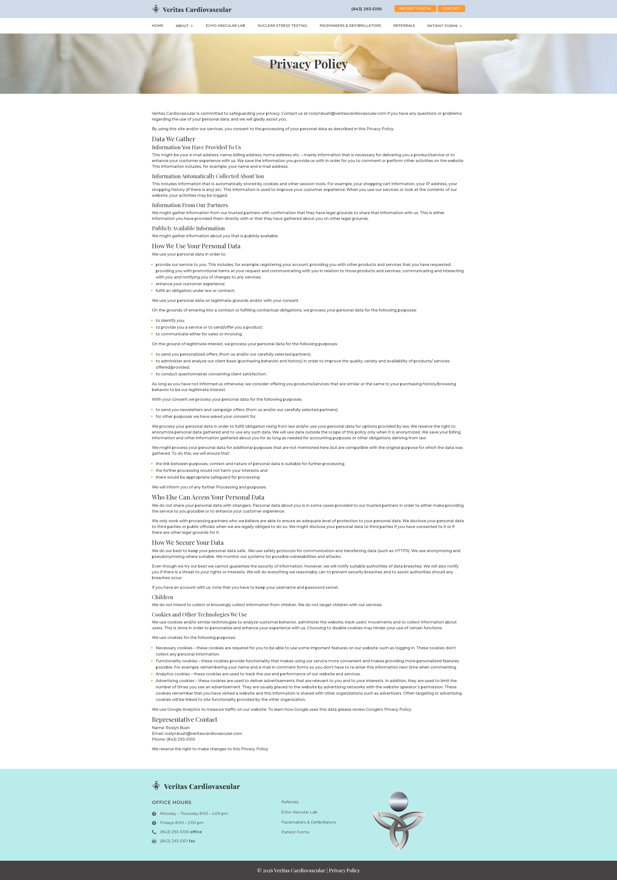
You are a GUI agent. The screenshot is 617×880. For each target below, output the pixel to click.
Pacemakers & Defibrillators (350, 25)
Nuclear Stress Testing (282, 25)
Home (157, 25)
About (182, 26)
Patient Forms (442, 26)
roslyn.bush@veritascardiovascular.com (347, 113)
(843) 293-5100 (366, 9)
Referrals (404, 25)
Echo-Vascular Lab (225, 25)
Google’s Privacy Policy (388, 709)
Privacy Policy (344, 870)
